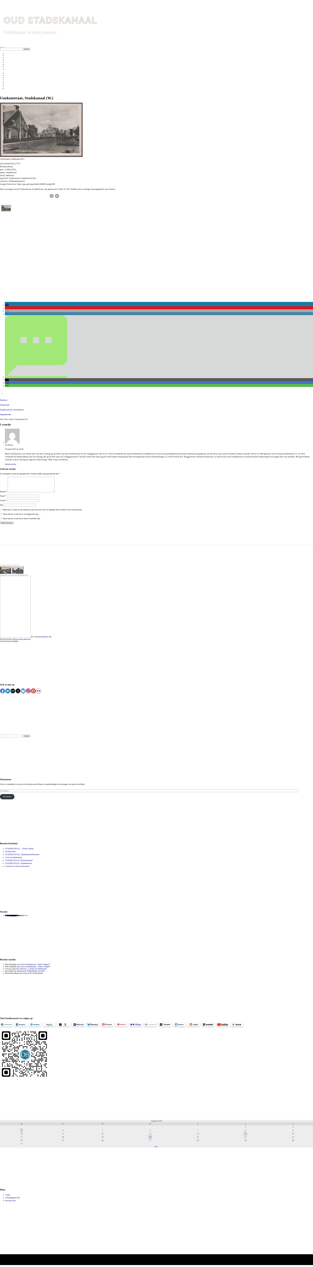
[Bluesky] (23, 693)
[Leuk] (1, 394)
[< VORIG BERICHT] (6, 573)
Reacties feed (10, 1201)
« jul (155, 1146)
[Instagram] (28, 693)
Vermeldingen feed (12, 1198)
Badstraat (3, 400)
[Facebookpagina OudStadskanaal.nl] (2, 693)
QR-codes (9, 77)
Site (1, 505)
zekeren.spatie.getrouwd (21, 639)
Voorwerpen (9, 75)
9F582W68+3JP (44, 637)
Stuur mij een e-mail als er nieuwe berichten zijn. (21, 518)
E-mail (3, 500)
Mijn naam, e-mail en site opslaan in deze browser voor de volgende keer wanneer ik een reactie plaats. (42, 510)
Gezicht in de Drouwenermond (17, 866)
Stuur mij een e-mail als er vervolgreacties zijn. (21, 514)
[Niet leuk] (0, 396)
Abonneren (7, 797)
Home (7, 73)
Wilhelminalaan (9, 915)
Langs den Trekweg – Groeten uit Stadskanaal (29, 969)
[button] (7, 305)
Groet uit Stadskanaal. (13, 857)
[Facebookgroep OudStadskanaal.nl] (7, 693)
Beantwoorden (10, 464)
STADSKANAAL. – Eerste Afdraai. (19, 849)
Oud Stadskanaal (50, 20)
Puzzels (8, 84)
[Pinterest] (33, 693)
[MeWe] (12, 693)
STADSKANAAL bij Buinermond (19, 860)
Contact (8, 86)
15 (245, 1134)
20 (150, 1137)
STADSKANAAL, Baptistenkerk (18, 863)
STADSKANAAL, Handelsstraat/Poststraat (22, 854)
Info (9, 69)
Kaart (7, 80)
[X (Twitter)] (18, 693)
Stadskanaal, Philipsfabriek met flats (31, 971)
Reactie (3, 492)
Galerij (7, 82)
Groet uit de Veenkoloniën (33, 973)
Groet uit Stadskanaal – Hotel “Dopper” (34, 964)
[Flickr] (38, 693)
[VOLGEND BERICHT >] (18, 573)
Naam (3, 496)
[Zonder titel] (10, 851)
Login (7, 1195)
